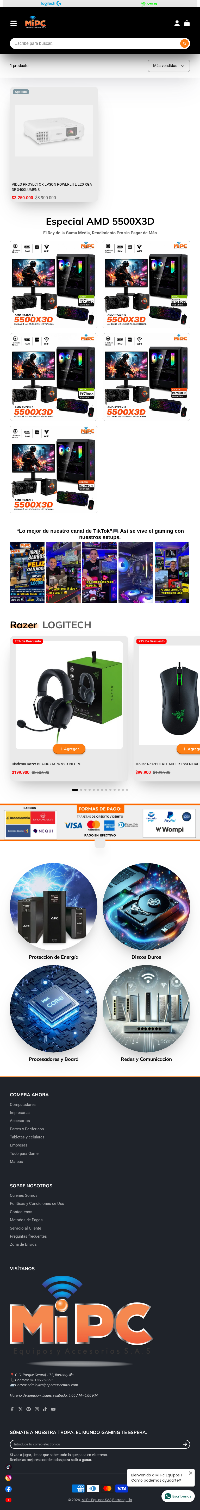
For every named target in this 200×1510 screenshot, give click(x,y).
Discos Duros (146, 911)
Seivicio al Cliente (25, 1228)
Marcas (16, 1161)
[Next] (182, 572)
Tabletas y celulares (27, 1137)
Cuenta (177, 23)
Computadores (23, 1104)
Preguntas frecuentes (28, 1236)
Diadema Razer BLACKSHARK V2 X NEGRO (69, 708)
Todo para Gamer (25, 1153)
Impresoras (20, 1112)
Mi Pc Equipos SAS (96, 1500)
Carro (187, 23)
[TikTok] (45, 1409)
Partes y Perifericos (27, 1129)
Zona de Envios (23, 1244)
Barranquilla (122, 1500)
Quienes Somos (24, 1195)
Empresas (18, 1145)
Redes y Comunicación (146, 1013)
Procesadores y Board (53, 1013)
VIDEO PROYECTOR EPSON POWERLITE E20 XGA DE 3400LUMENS (54, 144)
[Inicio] (35, 23)
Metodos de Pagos (26, 1220)
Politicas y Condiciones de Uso (37, 1203)
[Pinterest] (28, 1409)
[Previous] (17, 572)
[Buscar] (184, 43)
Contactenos (21, 1212)
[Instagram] (37, 1409)
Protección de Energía (53, 911)
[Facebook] (12, 1409)
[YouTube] (53, 1409)
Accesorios (20, 1120)
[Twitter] (20, 1409)
